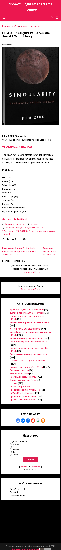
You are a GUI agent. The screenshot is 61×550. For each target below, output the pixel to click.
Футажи (14, 383)
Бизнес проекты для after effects (26, 338)
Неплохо (16, 449)
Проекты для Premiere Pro (22, 399)
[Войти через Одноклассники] (43, 420)
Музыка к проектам (30, 26)
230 (17, 231)
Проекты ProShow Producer (23, 396)
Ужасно (15, 454)
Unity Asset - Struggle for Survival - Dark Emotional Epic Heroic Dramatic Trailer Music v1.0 (19, 251)
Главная (6, 26)
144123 (39, 228)
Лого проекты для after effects (25, 329)
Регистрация (27, 272)
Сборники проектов (19, 370)
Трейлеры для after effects (23, 380)
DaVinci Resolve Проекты (22, 393)
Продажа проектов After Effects (25, 390)
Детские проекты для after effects (27, 313)
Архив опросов (35, 466)
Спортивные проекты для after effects (28, 354)
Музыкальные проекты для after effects (29, 322)
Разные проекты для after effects (26, 367)
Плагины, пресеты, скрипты (23, 377)
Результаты (24, 466)
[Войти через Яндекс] (33, 420)
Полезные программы (20, 386)
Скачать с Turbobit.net (14, 219)
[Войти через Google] (38, 420)
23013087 (25, 231)
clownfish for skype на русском (20, 228)
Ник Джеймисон (38, 231)
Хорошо (16, 447)
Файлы (15, 26)
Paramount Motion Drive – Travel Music (49, 251)
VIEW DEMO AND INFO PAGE (17, 147)
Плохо (15, 452)
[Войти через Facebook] (28, 420)
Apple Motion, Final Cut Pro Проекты (27, 309)
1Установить (8, 231)
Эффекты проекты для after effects (27, 361)
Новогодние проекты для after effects (28, 341)
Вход (37, 272)
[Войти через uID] (18, 420)
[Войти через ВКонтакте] (23, 420)
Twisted (6, 234)
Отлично (16, 444)
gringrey (34, 224)
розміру (51, 231)
